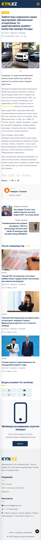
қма (18, 175)
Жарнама (5, 492)
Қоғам (5, 12)
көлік (4, 175)
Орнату (20, 444)
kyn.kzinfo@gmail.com (13, 505)
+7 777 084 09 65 (11, 509)
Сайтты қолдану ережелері (13, 488)
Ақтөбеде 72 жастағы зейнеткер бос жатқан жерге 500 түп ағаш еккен (26, 212)
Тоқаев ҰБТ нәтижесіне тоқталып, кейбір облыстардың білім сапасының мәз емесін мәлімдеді (20, 278)
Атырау (11, 175)
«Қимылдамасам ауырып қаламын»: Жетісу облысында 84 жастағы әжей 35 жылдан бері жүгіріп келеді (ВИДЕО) (14, 228)
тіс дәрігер (26, 175)
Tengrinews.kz (7, 106)
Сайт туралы (7, 484)
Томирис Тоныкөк (17, 33)
